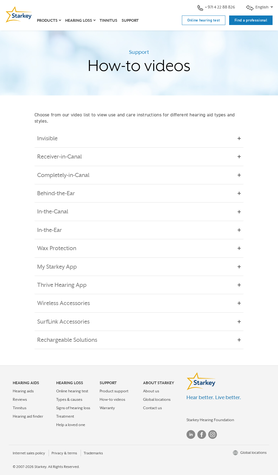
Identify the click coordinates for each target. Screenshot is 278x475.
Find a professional (251, 20)
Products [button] (47, 20)
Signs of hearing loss (73, 408)
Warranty (107, 408)
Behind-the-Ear (56, 193)
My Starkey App (57, 266)
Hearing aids (23, 391)
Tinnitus (108, 20)
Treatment (65, 416)
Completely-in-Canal (63, 175)
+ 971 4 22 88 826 (220, 7)
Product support (114, 391)
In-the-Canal (52, 211)
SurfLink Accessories (63, 321)
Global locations (156, 399)
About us (151, 391)
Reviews (20, 399)
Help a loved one (70, 425)
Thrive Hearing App (62, 285)
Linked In (191, 434)
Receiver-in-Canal (59, 156)
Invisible (47, 138)
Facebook (201, 434)
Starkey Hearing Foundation (210, 420)
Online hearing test (203, 20)
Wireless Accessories (63, 303)
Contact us (152, 408)
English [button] (262, 7)
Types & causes (69, 399)
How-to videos (112, 399)
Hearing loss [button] (78, 20)
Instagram (212, 434)
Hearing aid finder (28, 416)
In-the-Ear (49, 230)
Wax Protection (56, 248)
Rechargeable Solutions (67, 340)
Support (130, 20)
